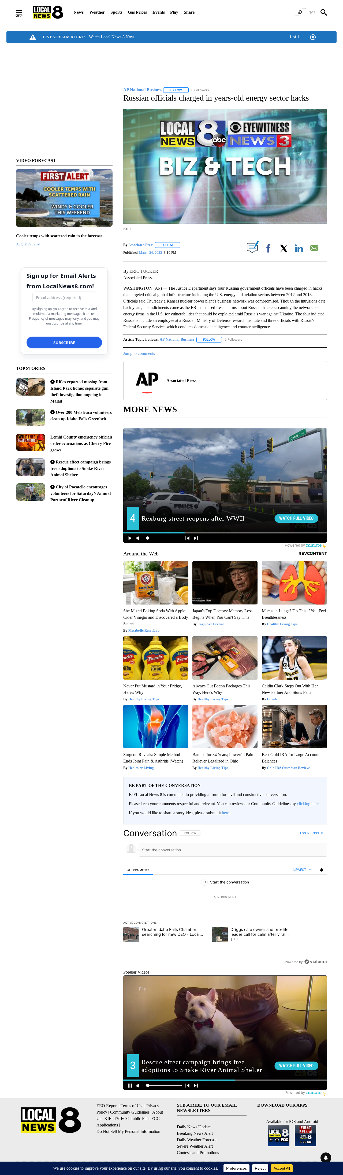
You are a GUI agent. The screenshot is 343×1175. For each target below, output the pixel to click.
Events (158, 12)
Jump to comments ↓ (140, 353)
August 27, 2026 (28, 244)
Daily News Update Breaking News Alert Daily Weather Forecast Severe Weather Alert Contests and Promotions (198, 1140)
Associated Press (140, 245)
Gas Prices (137, 12)
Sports (116, 12)
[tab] (138, 869)
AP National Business (177, 339)
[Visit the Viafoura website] (315, 961)
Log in (305, 833)
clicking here (308, 803)
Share (189, 12)
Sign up (317, 833)
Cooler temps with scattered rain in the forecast (59, 236)
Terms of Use (132, 1105)
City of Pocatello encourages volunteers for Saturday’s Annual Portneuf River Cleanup (80, 493)
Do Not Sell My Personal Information (128, 1131)
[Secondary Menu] (23, 12)
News (79, 12)
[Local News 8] (48, 12)
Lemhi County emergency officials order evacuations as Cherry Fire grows (81, 443)
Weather (97, 12)
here (225, 813)
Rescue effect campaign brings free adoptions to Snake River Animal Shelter (80, 468)
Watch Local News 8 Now (111, 37)
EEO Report (107, 1105)
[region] (225, 897)
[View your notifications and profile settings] (321, 869)
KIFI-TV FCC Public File (126, 1118)
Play (174, 12)
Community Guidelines (130, 1112)
